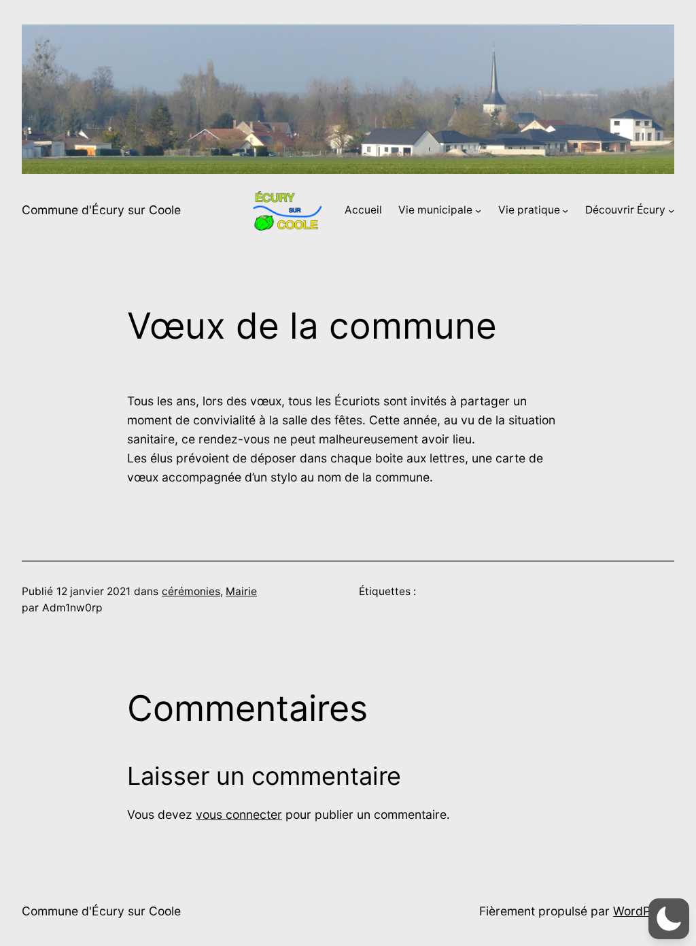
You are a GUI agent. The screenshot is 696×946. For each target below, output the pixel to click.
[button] (668, 918)
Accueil (363, 209)
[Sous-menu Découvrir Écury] (671, 210)
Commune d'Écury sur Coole (101, 210)
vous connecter (239, 814)
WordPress (643, 911)
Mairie (241, 591)
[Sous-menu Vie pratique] (565, 210)
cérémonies (191, 591)
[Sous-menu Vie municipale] (478, 210)
